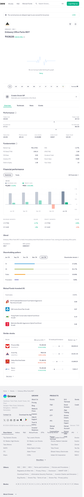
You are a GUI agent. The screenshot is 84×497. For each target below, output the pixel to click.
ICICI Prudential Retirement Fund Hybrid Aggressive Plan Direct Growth (26, 302)
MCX (30, 467)
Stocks (52, 399)
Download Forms (23, 474)
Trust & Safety (34, 423)
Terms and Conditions (41, 467)
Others (76, 484)
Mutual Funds (52, 427)
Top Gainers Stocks (10, 438)
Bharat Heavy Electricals (59, 451)
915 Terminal (67, 400)
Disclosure (52, 471)
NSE (18, 467)
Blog (33, 406)
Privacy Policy (41, 471)
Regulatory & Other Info (25, 471)
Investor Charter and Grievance (65, 474)
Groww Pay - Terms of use (37, 478)
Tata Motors (7, 444)
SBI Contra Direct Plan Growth (20, 309)
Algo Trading (66, 411)
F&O (51, 405)
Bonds (77, 399)
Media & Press (34, 410)
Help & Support (34, 418)
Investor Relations (35, 429)
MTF (51, 410)
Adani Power (31, 451)
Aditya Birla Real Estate (18, 360)
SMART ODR (62, 471)
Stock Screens (66, 406)
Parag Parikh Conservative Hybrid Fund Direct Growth (25, 317)
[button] (16, 113)
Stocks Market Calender (59, 441)
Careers (34, 414)
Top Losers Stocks (33, 438)
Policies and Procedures (60, 467)
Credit (77, 405)
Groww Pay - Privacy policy (58, 478)
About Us (35, 399)
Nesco (13, 368)
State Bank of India (33, 448)
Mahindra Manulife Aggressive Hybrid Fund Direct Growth (26, 324)
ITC (4, 451)
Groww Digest (66, 422)
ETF (51, 415)
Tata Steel (54, 444)
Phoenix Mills (15, 345)
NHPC (5, 448)
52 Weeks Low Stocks (35, 441)
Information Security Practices (42, 474)
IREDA (29, 444)
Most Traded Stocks (58, 438)
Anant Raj (14, 353)
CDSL (29, 455)
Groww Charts (66, 416)
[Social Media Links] (4, 420)
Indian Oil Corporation (58, 455)
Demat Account (67, 427)
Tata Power (55, 448)
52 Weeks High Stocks (11, 441)
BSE (24, 467)
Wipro (5, 455)
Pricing (34, 402)
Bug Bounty (21, 478)
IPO (51, 421)
